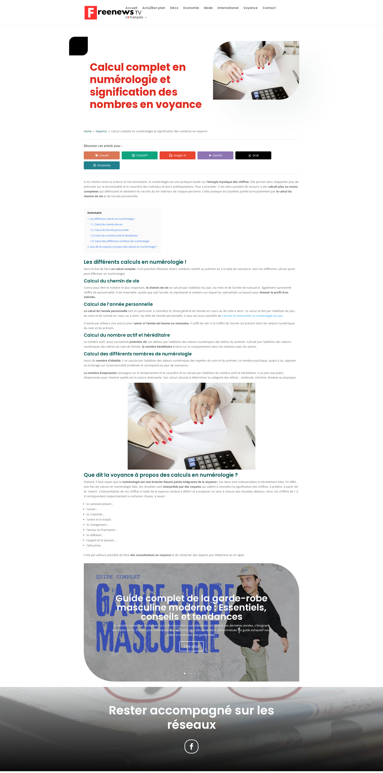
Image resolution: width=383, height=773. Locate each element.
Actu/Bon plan (153, 8)
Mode (208, 8)
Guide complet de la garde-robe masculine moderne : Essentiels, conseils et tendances (191, 607)
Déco (174, 8)
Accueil (131, 8)
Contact (269, 8)
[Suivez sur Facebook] (191, 746)
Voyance (250, 8)
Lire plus (191, 646)
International (228, 8)
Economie (191, 8)
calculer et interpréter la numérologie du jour (252, 316)
